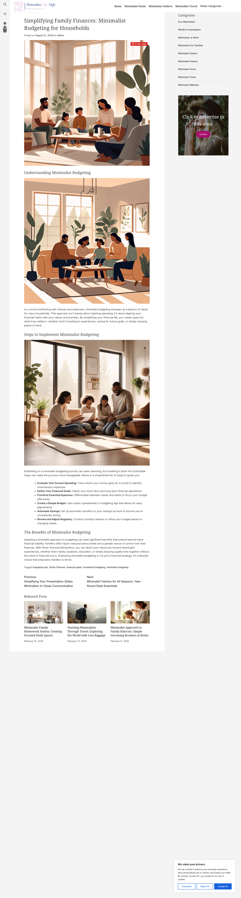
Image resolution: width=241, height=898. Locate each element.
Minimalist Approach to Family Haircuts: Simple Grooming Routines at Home (129, 631)
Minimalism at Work (188, 37)
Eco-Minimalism (186, 21)
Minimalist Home (135, 6)
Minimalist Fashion (161, 6)
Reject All (204, 886)
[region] (204, 876)
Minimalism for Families (190, 45)
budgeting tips (40, 567)
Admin (60, 35)
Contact (203, 134)
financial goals (74, 567)
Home (118, 6)
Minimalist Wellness (188, 85)
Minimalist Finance (187, 61)
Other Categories (210, 6)
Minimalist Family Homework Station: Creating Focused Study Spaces (43, 631)
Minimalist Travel (186, 6)
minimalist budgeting (117, 567)
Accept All (223, 886)
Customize (187, 886)
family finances (57, 567)
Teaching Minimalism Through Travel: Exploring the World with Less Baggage (86, 631)
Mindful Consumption (189, 29)
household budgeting (94, 567)
